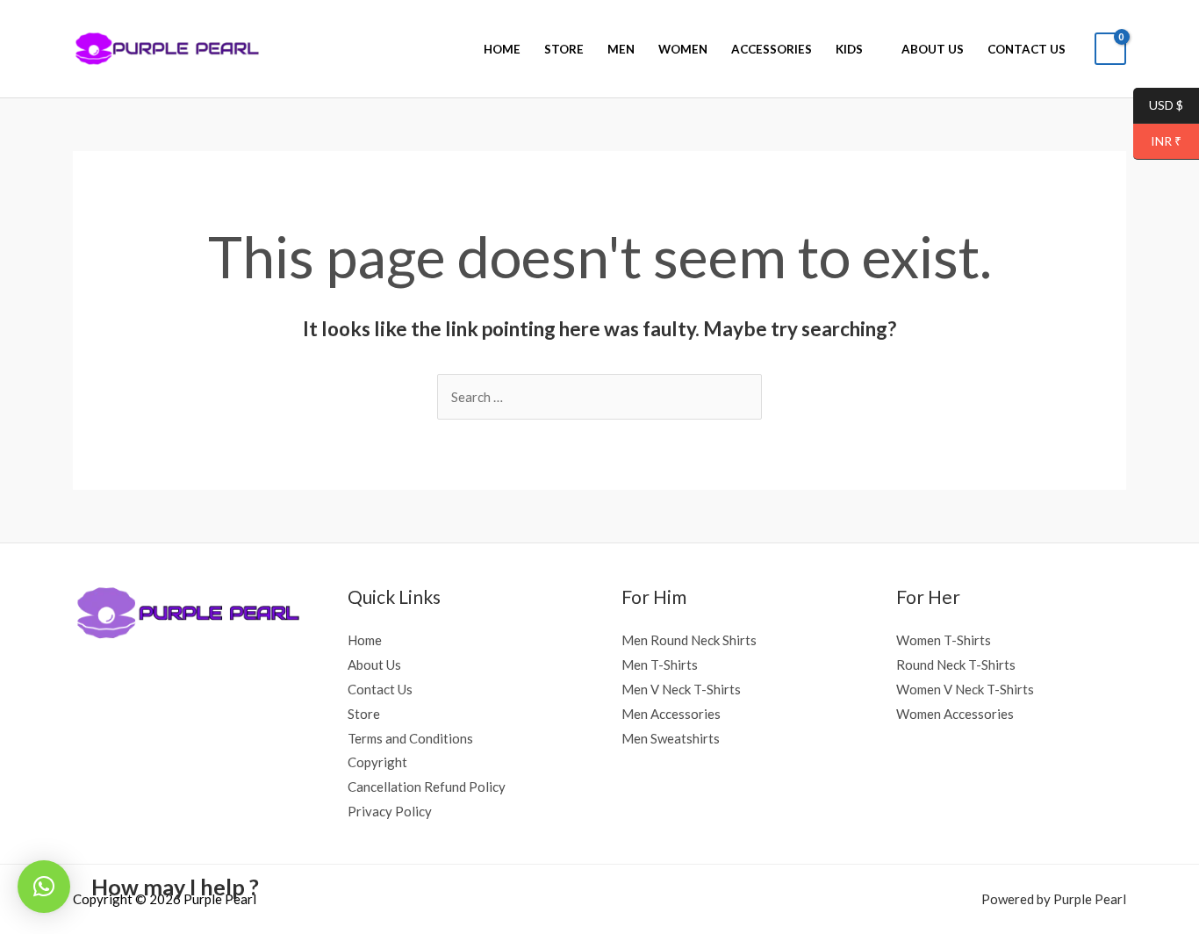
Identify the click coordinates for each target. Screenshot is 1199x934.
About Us (932, 49)
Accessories (771, 49)
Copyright (377, 762)
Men (621, 49)
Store (564, 49)
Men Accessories (671, 714)
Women (682, 49)
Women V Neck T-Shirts (965, 689)
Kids (849, 49)
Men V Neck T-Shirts (681, 689)
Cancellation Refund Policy (427, 786)
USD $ (1158, 105)
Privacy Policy (390, 811)
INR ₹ (1157, 141)
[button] (44, 886)
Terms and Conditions (410, 738)
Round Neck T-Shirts (956, 664)
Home (502, 49)
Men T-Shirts (659, 664)
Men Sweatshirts (670, 738)
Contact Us (1026, 49)
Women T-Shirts (943, 640)
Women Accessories (955, 714)
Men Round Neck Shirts (689, 640)
